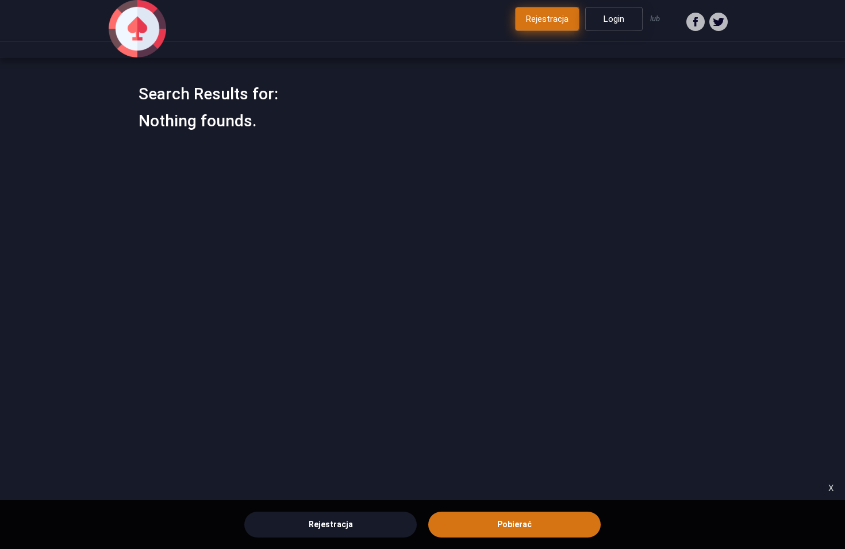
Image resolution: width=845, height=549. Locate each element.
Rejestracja (331, 524)
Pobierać (514, 524)
